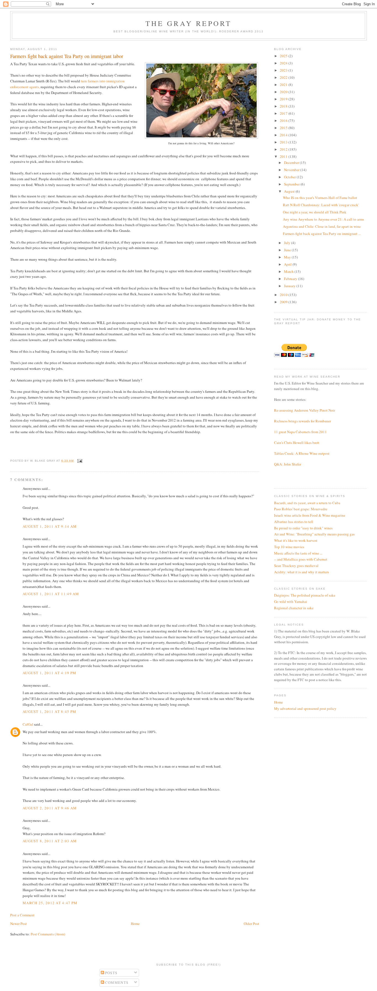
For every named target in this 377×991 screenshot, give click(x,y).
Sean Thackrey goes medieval (296, 565)
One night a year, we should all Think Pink (314, 212)
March (289, 271)
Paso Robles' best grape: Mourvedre (300, 508)
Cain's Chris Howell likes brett (296, 442)
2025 (284, 55)
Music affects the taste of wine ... (298, 553)
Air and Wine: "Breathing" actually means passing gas (314, 534)
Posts (111, 972)
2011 (284, 156)
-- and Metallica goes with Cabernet (300, 559)
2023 (284, 70)
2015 (284, 127)
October (290, 176)
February (291, 278)
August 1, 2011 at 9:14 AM (50, 526)
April (288, 264)
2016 (284, 120)
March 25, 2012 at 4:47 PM (50, 902)
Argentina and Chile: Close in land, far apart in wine (322, 226)
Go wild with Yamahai (290, 601)
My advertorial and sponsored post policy (305, 708)
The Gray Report (188, 23)
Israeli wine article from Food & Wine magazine (309, 515)
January (290, 285)
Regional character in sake (294, 607)
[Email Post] (79, 460)
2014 (284, 134)
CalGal (28, 724)
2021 (284, 84)
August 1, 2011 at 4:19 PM (49, 672)
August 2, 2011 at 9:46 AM (50, 808)
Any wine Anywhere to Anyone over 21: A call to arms (323, 219)
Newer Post (18, 923)
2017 (284, 113)
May (288, 257)
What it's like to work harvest (295, 540)
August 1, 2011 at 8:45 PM (49, 711)
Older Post (251, 923)
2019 (284, 98)
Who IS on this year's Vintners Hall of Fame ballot (320, 197)
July (287, 242)
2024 (284, 63)
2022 (284, 77)
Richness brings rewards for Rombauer (302, 421)
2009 (284, 301)
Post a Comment (22, 914)
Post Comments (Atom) (48, 934)
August (290, 191)
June (288, 249)
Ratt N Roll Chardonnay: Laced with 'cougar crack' (321, 204)
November (292, 169)
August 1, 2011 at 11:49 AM (51, 593)
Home (135, 923)
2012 (284, 149)
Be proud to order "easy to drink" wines (303, 527)
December (292, 162)
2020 (284, 91)
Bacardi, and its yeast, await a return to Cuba (307, 502)
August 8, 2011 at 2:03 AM (50, 840)
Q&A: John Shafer (287, 464)
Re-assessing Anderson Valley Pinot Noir (304, 410)
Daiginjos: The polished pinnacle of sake (304, 595)
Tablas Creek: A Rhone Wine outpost (302, 453)
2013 (284, 142)
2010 (284, 294)
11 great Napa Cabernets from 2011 (300, 431)
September (292, 184)
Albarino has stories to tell (293, 521)
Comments (116, 982)
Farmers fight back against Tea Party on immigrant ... (322, 233)
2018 (284, 106)
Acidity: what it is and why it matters (301, 571)
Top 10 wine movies (289, 546)
